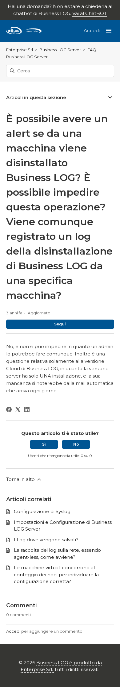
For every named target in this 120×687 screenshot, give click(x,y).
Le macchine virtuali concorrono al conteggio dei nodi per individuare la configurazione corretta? (56, 574)
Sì (44, 444)
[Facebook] (9, 409)
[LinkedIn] (27, 409)
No (76, 444)
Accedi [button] (92, 30)
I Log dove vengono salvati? (46, 540)
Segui (60, 324)
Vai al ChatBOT (89, 13)
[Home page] (24, 30)
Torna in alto (21, 479)
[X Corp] (18, 409)
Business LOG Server (60, 49)
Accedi (13, 631)
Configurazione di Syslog (42, 511)
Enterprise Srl (19, 49)
